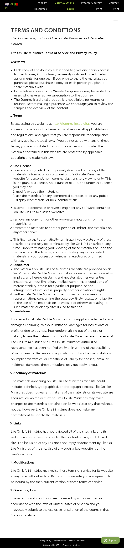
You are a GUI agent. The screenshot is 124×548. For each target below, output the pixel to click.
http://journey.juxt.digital (71, 123)
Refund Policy (59, 541)
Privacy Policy (45, 541)
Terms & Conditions (76, 541)
